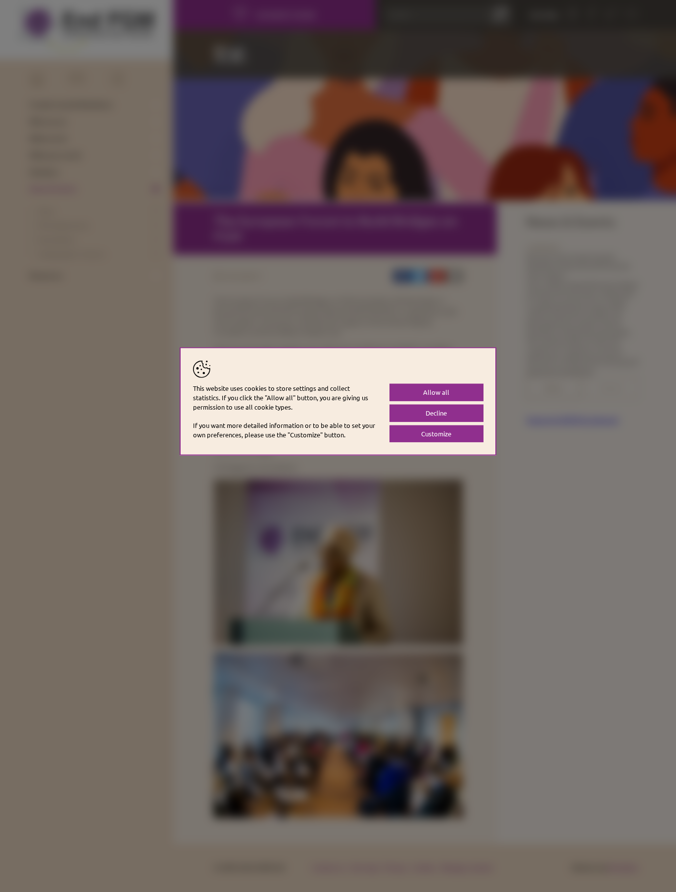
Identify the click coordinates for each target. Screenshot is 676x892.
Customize (436, 433)
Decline (436, 412)
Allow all (436, 391)
